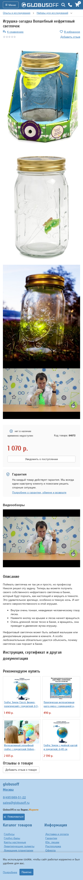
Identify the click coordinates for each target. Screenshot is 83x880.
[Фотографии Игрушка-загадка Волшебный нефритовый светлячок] (41, 96)
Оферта (50, 850)
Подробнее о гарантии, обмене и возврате (39, 492)
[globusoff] (39, 5)
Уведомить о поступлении (41, 459)
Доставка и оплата (57, 834)
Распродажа (53, 846)
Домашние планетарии (18, 850)
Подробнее (10, 872)
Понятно (26, 872)
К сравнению (15, 32)
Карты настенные (15, 842)
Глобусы (9, 834)
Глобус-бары (12, 838)
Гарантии (51, 838)
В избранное (72, 32)
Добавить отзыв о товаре (21, 769)
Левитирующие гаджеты (19, 846)
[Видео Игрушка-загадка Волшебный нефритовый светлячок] (41, 390)
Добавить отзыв (70, 37)
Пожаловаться (16, 816)
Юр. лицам (52, 842)
